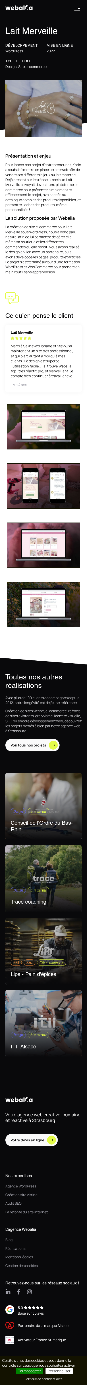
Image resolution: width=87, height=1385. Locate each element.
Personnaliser (59, 1370)
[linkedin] (8, 1291)
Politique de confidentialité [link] (43, 1379)
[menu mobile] (77, 10)
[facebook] (18, 1291)
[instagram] (29, 1291)
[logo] (19, 17)
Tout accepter (29, 1370)
